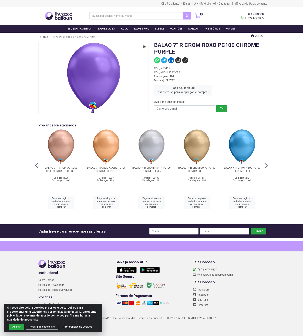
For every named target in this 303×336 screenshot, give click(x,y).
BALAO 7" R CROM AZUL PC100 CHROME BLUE (242, 169)
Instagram (203, 289)
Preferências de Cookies (77, 326)
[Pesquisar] (187, 15)
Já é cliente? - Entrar (177, 3)
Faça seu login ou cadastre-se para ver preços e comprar (183, 90)
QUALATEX (168, 80)
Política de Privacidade (51, 284)
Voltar (259, 36)
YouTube (202, 299)
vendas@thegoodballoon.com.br (215, 274)
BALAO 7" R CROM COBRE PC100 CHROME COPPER (106, 169)
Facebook (203, 294)
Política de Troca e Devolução (55, 289)
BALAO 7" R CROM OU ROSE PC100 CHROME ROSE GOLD (61, 169)
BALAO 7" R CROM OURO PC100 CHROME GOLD (196, 169)
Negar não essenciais (42, 326)
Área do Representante (253, 3)
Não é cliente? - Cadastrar (214, 3)
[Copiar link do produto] (185, 60)
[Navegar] (37, 165)
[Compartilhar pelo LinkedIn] (171, 60)
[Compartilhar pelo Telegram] (164, 60)
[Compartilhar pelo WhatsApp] (157, 60)
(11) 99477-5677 (254, 17)
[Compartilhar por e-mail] (178, 60)
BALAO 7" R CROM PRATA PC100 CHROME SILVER (151, 169)
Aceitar (16, 326)
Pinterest (202, 304)
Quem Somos (46, 280)
